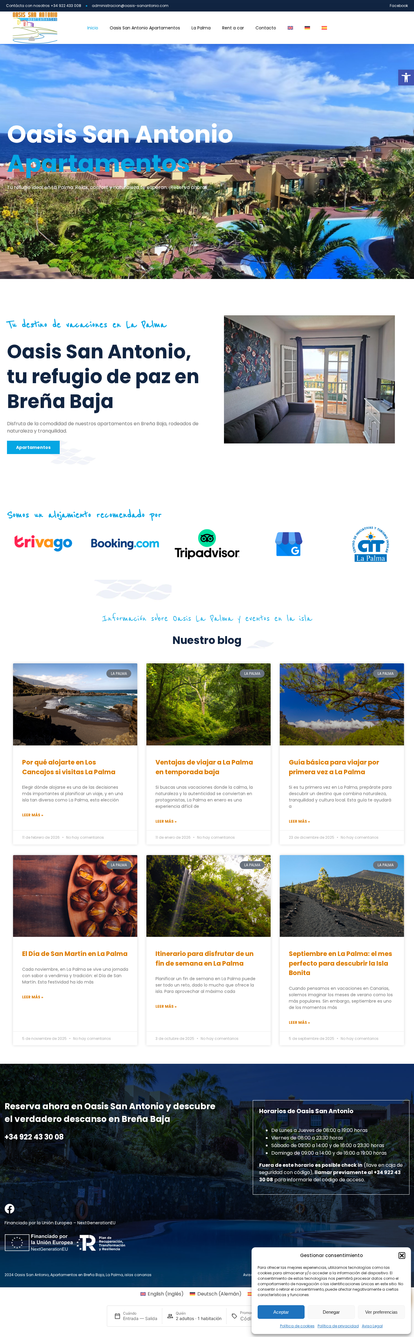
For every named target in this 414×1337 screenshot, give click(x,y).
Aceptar (281, 1312)
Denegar (331, 1312)
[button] (406, 77)
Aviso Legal (372, 1326)
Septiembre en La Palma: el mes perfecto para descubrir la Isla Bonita (340, 963)
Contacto (265, 28)
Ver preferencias (381, 1312)
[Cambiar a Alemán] (307, 28)
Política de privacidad (338, 1326)
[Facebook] (10, 1209)
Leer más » (32, 815)
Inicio (92, 28)
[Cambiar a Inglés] (290, 28)
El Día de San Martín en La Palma (75, 953)
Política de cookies (297, 1326)
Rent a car (233, 28)
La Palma (201, 28)
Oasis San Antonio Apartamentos (145, 28)
